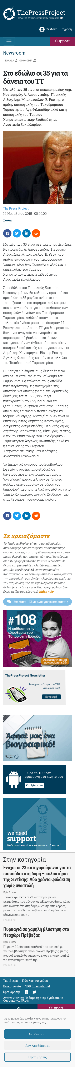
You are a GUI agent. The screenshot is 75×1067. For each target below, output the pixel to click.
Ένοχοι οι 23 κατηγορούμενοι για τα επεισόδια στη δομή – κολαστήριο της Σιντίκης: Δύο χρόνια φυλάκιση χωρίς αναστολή (37, 876)
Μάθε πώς (46, 591)
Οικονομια (25, 60)
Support (62, 40)
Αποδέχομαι (37, 1034)
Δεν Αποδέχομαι (37, 1045)
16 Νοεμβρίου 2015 (17, 213)
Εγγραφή (66, 29)
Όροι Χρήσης (11, 992)
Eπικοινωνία (12, 986)
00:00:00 (40, 213)
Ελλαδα (9, 60)
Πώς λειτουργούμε (35, 981)
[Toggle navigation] (9, 41)
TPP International (37, 986)
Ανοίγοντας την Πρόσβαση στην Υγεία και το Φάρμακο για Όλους (33, 999)
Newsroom (14, 53)
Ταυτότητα (10, 981)
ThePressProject (41, 12)
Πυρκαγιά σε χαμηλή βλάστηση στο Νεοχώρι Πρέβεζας (36, 932)
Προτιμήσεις (37, 1057)
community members (47, 17)
